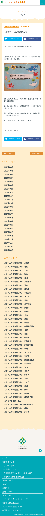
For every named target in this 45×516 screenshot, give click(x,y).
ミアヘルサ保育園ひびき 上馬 (16, 270)
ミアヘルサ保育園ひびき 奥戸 (16, 378)
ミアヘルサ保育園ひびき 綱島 (16, 408)
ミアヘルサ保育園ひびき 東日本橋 (17, 281)
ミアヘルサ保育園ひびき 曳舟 (16, 300)
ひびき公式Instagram (10, 503)
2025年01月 (8, 235)
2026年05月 (8, 178)
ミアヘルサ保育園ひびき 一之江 (16, 382)
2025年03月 (8, 228)
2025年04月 (8, 225)
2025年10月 (8, 203)
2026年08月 (8, 167)
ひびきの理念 (9, 465)
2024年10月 (8, 246)
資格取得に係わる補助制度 (14, 476)
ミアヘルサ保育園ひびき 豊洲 (16, 278)
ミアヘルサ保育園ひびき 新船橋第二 (18, 345)
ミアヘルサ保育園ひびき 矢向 (16, 315)
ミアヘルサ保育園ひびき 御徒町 (16, 337)
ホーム (4, 458)
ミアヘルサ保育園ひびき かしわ (16, 374)
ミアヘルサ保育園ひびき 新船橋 (16, 322)
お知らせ (5, 488)
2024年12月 (8, 239)
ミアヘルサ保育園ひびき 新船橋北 (17, 341)
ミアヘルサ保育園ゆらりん (12, 506)
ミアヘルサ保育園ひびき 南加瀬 (16, 393)
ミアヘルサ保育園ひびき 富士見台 (17, 352)
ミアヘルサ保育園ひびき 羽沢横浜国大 (18, 404)
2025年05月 (8, 221)
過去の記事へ (36, 154)
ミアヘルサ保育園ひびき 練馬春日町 (18, 397)
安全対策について (10, 469)
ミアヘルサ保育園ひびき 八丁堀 (16, 296)
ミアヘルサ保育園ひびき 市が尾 (16, 356)
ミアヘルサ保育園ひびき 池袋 (16, 319)
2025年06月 (8, 217)
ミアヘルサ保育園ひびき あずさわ (17, 304)
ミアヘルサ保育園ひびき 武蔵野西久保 (19, 360)
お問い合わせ (7, 495)
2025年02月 (8, 232)
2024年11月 (8, 243)
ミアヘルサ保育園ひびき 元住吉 (16, 371)
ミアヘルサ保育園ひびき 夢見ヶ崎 (17, 292)
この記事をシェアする (14, 38)
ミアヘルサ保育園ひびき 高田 (16, 386)
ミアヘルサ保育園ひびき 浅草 (16, 389)
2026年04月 (8, 181)
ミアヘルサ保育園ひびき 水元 (16, 348)
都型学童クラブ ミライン (11, 510)
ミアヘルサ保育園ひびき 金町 (16, 330)
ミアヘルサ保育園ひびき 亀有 (16, 333)
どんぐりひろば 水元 (12, 401)
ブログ (4, 484)
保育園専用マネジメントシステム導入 (18, 473)
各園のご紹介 (7, 480)
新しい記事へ (8, 154)
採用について (7, 491)
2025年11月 (8, 199)
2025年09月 (8, 207)
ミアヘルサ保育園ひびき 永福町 (16, 263)
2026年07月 (8, 170)
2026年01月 (8, 192)
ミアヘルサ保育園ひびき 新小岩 (16, 412)
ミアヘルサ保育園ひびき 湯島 (16, 285)
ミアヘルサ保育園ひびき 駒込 (16, 274)
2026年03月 (8, 185)
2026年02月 (8, 189)
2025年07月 (8, 214)
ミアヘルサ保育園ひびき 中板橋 (16, 311)
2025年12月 (8, 196)
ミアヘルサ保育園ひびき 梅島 (16, 266)
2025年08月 (8, 210)
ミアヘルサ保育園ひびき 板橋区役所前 (19, 326)
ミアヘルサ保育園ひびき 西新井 (16, 307)
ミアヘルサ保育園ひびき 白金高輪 (17, 363)
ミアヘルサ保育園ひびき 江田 (16, 367)
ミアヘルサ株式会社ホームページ (15, 499)
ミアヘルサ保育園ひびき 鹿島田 (16, 289)
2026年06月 (8, 174)
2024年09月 (8, 250)
